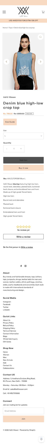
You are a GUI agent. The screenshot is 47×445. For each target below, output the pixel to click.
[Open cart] (43, 12)
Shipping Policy (9, 328)
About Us (6, 320)
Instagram (7, 302)
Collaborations (8, 368)
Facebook (6, 304)
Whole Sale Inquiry (10, 339)
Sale (4, 363)
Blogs (5, 336)
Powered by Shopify (27, 430)
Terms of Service (9, 331)
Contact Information (11, 334)
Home (5, 28)
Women (6, 355)
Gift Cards (7, 342)
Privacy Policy (8, 323)
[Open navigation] (4, 12)
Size (4, 130)
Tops (10, 28)
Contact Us (7, 365)
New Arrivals (8, 360)
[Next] (40, 62)
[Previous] (6, 62)
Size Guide (10, 122)
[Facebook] (21, 266)
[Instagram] (25, 266)
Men (5, 357)
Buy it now (23, 168)
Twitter (5, 307)
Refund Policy (8, 325)
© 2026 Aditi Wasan (11, 430)
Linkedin (6, 310)
